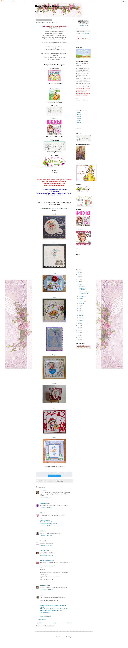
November (81, 296)
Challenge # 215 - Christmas (83, 288)
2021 (79, 279)
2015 (79, 330)
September (81, 301)
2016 (79, 328)
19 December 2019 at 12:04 (46, 555)
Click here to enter (54, 476)
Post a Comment (42, 619)
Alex (41, 595)
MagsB (79, 116)
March (80, 315)
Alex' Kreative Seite (44, 612)
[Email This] (57, 481)
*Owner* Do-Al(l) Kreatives (46, 522)
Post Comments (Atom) (48, 626)
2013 (79, 335)
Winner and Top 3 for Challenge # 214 (84, 292)
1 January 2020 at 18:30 (45, 616)
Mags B (54, 355)
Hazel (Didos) (43, 550)
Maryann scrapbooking (45, 560)
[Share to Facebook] (61, 481)
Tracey (54, 437)
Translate (87, 33)
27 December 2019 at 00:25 (46, 589)
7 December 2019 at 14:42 (46, 545)
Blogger (70, 637)
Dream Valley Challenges (50, 6)
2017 (79, 325)
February (81, 317)
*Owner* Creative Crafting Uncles (53, 606)
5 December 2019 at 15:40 (46, 535)
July (80, 306)
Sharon (79, 122)
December (81, 286)
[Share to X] (59, 481)
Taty (78, 124)
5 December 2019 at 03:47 (46, 507)
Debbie (54, 242)
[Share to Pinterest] (62, 481)
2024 (79, 272)
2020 (79, 281)
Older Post (69, 623)
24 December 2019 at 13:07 (46, 580)
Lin (54, 325)
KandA (41, 541)
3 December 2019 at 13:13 (46, 498)
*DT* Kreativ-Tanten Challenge (51, 610)
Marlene (54, 383)
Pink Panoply (43, 585)
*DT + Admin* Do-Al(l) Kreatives (54, 609)
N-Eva (54, 408)
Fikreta (41, 531)
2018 (79, 323)
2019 (79, 284)
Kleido (41, 513)
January (81, 320)
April (80, 313)
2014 (79, 332)
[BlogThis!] (58, 481)
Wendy (41, 490)
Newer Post (39, 623)
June (80, 308)
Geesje (54, 273)
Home (54, 623)
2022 (79, 277)
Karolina (79, 114)
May (80, 310)
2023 (79, 274)
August (81, 303)
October (81, 298)
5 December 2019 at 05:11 (46, 525)
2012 (79, 337)
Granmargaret (43, 503)
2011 (79, 340)
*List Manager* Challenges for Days (48, 523)
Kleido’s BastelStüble (45, 520)
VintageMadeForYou (83, 25)
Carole (78, 112)
